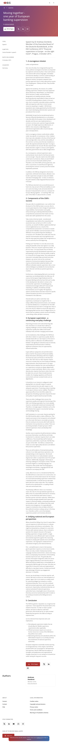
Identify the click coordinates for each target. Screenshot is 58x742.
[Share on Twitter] (18, 29)
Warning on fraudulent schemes (39, 713)
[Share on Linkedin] (23, 29)
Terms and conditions (36, 710)
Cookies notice (34, 701)
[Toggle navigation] (54, 3)
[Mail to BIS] (27, 29)
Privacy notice (34, 707)
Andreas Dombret (9, 24)
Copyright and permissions (37, 704)
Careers (4, 701)
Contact (4, 704)
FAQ (3, 707)
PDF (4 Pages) (10, 29)
